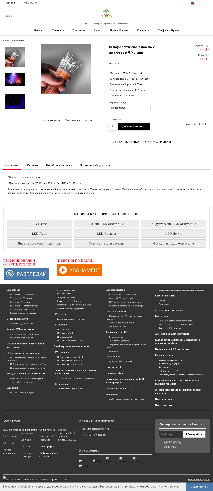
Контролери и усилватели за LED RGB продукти (125, 381)
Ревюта (32, 165)
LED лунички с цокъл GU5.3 (70, 361)
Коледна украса (164, 355)
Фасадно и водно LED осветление (26, 373)
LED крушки (61, 324)
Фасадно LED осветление (21, 382)
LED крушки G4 (64, 337)
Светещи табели (115, 373)
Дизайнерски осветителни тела (39, 243)
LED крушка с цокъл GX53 (69, 340)
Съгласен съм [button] (199, 486)
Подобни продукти (59, 165)
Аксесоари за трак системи (121, 323)
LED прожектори (115, 290)
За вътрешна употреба (119, 341)
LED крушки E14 (65, 333)
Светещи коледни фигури (170, 360)
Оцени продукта (72, 120)
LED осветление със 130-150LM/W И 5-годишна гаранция (177, 382)
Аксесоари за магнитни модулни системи (76, 378)
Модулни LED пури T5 (67, 297)
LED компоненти (165, 295)
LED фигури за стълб (168, 371)
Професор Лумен (168, 30)
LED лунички (61, 352)
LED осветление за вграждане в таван (27, 368)
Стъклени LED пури (66, 290)
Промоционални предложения (24, 313)
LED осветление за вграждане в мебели (28, 364)
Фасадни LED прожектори (121, 298)
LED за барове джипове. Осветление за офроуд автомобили (177, 341)
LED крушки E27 (65, 329)
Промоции (79, 30)
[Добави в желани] (207, 119)
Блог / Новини (119, 30)
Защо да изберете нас (95, 165)
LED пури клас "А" (66, 293)
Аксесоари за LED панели (22, 309)
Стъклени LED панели (20, 302)
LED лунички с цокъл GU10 (70, 357)
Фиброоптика (18, 41)
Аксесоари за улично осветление (25, 334)
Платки (162, 300)
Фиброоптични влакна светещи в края (126, 399)
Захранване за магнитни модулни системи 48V (127, 345)
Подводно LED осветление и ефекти (26, 378)
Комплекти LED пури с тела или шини (74, 305)
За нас (98, 30)
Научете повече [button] (169, 486)
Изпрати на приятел (52, 120)
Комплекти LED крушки (170, 328)
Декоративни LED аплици (120, 361)
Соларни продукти (17, 319)
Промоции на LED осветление (172, 349)
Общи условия (47, 430)
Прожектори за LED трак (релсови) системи (124, 317)
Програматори (163, 399)
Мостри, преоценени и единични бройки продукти (178, 391)
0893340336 (30, 2)
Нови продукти (164, 405)
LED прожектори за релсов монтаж (125, 302)
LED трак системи (116, 311)
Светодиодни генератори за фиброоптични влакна (181, 290)
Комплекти (161, 316)
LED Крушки (106, 233)
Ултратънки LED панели (21, 298)
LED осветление (12, 430)
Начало (38, 30)
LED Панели (40, 224)
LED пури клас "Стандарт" (22, 392)
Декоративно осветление (169, 310)
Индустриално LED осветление (173, 224)
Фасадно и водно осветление (173, 243)
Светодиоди (164, 304)
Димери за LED (114, 367)
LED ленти (60, 314)
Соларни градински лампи (22, 323)
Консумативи (165, 367)
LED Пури (39, 233)
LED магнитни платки (118, 388)
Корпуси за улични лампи (21, 338)
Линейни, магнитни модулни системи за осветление (75, 372)
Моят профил (46, 446)
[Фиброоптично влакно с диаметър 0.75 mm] (66, 93)
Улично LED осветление (106, 224)
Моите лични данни (199, 479)
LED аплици (113, 356)
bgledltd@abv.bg (100, 429)
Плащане (26, 446)
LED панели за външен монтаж (24, 306)
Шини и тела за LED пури (69, 301)
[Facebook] (203, 3)
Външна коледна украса (169, 363)
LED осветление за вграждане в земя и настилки (27, 359)
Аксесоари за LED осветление (172, 334)
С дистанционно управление (70, 389)
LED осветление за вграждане (24, 353)
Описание (12, 165)
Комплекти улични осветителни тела (175, 321)
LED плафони (61, 384)
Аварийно (113, 351)
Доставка (26, 440)
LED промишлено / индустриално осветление (26, 345)
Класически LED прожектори (122, 294)
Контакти (143, 30)
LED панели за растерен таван (23, 294)
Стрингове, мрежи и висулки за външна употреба (181, 375)
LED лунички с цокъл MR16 (70, 364)
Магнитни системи (117, 326)
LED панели (13, 290)
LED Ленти (173, 233)
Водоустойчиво (116, 337)
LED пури (12, 388)
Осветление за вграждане (106, 243)
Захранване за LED (117, 332)
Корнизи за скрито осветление (71, 319)
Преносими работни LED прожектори (126, 306)
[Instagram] (208, 3)
